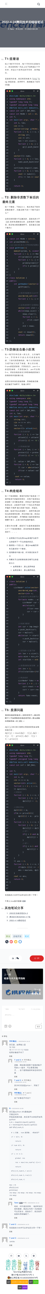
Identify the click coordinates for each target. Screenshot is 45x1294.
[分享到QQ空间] (16, 942)
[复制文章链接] (7, 942)
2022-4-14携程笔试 (18, 920)
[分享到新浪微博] (11, 942)
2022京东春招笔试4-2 (19, 913)
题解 (24, 901)
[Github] (11, 1255)
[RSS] (26, 1255)
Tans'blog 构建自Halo (22, 1272)
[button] (37, 958)
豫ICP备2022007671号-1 (22, 1274)
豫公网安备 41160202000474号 (24, 1277)
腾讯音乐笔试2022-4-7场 (20, 916)
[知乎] (33, 1255)
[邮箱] (18, 1255)
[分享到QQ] (20, 942)
